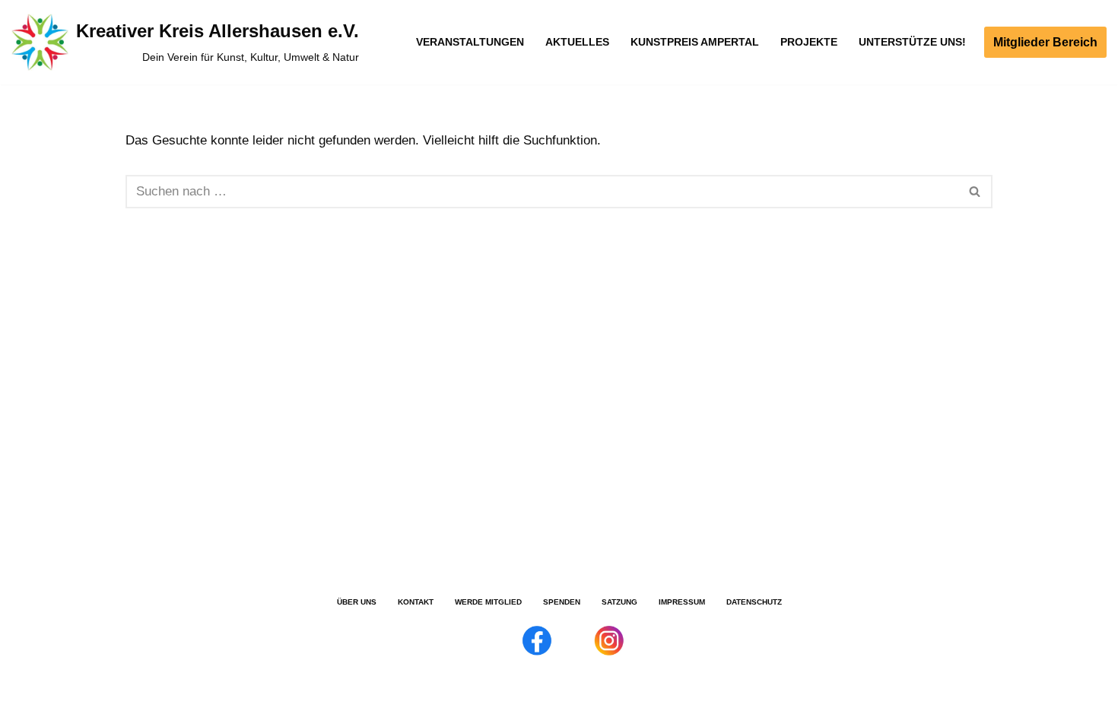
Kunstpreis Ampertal (694, 42)
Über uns (356, 602)
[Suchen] (975, 191)
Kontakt (416, 602)
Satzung (619, 602)
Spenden (561, 602)
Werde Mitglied (488, 602)
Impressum (682, 602)
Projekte (808, 42)
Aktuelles (577, 42)
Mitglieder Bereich (1045, 42)
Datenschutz (754, 602)
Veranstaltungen (470, 42)
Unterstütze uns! (912, 42)
